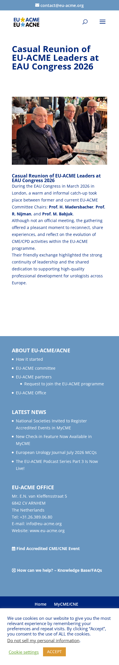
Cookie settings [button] (24, 652)
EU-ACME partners (34, 377)
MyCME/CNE (66, 604)
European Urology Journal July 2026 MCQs (56, 452)
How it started (29, 359)
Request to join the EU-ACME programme (64, 383)
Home (41, 604)
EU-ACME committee (35, 368)
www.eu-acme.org (47, 530)
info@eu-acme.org (44, 523)
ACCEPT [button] (54, 651)
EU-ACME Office (31, 392)
